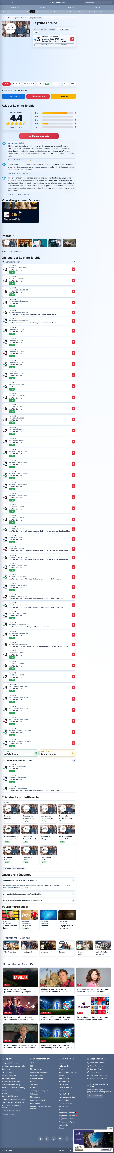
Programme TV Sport (66, 1122)
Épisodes (16, 84)
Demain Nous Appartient (39, 1072)
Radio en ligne (64, 1078)
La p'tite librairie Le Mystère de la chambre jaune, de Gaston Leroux (37, 579)
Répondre (25, 160)
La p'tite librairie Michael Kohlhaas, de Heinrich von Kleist (32, 314)
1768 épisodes (63, 29)
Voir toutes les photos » (11, 251)
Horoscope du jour (66, 1103)
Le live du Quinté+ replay (11, 1111)
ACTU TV (99, 7)
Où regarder (29, 84)
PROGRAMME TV (15, 7)
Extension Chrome (96, 1069)
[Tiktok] (67, 1138)
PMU (60, 1109)
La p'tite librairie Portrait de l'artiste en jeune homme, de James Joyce (38, 647)
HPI (31, 1066)
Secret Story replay (9, 1075)
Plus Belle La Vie (36, 1069)
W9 (101, 12)
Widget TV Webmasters (99, 1078)
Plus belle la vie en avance (11, 1081)
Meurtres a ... (35, 1097)
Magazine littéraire (19, 18)
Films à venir (63, 1085)
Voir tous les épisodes (15, 868)
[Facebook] (40, 1138)
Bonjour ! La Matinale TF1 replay (13, 1088)
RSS (71, 1150)
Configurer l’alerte (95, 1096)
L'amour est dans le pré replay (13, 1102)
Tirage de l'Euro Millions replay (13, 1099)
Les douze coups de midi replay (13, 1066)
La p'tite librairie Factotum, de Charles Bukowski (29, 627)
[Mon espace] (8, 3)
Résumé (6, 84)
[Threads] (60, 1138)
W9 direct (34, 1094)
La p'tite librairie (36, 18)
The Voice (34, 1085)
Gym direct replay (8, 1078)
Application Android (97, 1066)
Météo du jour (64, 1100)
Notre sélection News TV (18, 964)
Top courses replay (9, 1114)
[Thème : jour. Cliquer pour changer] (12, 3)
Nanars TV (63, 1091)
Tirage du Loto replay (10, 1063)
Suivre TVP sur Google (98, 1075)
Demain (39, 12)
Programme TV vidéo (67, 1119)
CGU (53, 1150)
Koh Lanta (33, 1081)
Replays (43, 84)
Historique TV (64, 1081)
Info (8, 18)
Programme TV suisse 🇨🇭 (68, 1116)
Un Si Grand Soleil (36, 1075)
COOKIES (62, 1150)
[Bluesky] (53, 1138)
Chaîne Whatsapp (96, 1072)
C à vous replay (7, 1072)
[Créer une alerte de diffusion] (72, 39)
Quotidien (33, 1088)
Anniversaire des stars (67, 1097)
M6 (90, 12)
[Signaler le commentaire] (31, 160)
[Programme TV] (4, 18)
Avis (65, 84)
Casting (56, 84)
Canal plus (82, 12)
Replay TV (63, 1075)
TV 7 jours (57, 12)
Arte (95, 12)
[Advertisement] (39, 64)
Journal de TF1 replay (10, 1096)
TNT (3, 12)
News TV (62, 1063)
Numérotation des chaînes (68, 1072)
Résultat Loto (63, 1106)
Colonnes (48, 12)
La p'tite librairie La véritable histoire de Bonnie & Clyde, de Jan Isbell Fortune (41, 531)
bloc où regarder (21, 888)
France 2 (73, 12)
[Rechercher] (110, 2)
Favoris (64, 96)
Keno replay (6, 1069)
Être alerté (38, 96)
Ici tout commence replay (11, 1085)
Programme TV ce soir (16, 937)
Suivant (64, 45)
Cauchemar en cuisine (38, 1100)
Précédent (45, 45)
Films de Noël (64, 1094)
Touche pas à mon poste (39, 1091)
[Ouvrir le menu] (3, 3)
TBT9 (32, 1063)
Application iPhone (97, 1063)
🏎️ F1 (32, 12)
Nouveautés (63, 1125)
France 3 (46, 41)
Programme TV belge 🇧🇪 (68, 1113)
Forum (61, 1069)
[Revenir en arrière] (16, 3)
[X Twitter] (47, 1138)
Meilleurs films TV (65, 1088)
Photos (74, 84)
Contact (61, 1128)
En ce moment (23, 12)
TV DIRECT (43, 7)
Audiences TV (64, 1066)
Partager (13, 96)
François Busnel (19, 90)
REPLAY (71, 7)
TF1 (66, 12)
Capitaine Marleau (37, 1078)
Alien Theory (35, 1103)
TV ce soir (11, 12)
